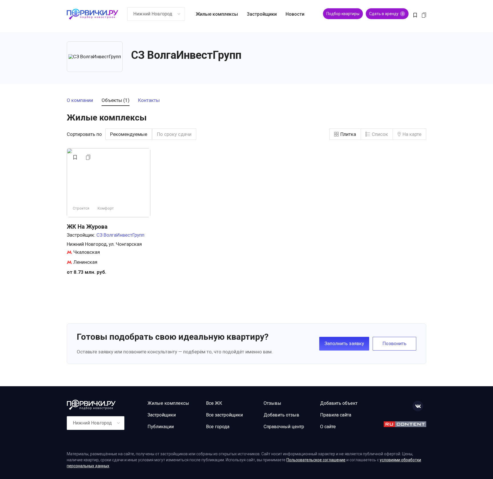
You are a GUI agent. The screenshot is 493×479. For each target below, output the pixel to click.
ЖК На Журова (87, 227)
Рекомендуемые (128, 134)
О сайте (328, 426)
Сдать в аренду (386, 13)
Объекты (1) (116, 100)
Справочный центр (284, 426)
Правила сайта (335, 415)
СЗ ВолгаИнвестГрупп (120, 235)
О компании (80, 100)
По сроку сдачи (174, 134)
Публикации (161, 426)
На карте (412, 134)
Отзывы (272, 403)
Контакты (149, 100)
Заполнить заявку (344, 343)
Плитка (348, 134)
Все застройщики (224, 415)
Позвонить (395, 343)
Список (380, 134)
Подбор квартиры (342, 13)
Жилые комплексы (217, 14)
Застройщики (262, 14)
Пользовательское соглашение (315, 460)
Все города (217, 426)
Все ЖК (214, 403)
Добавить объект (338, 403)
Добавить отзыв (281, 415)
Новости (295, 14)
